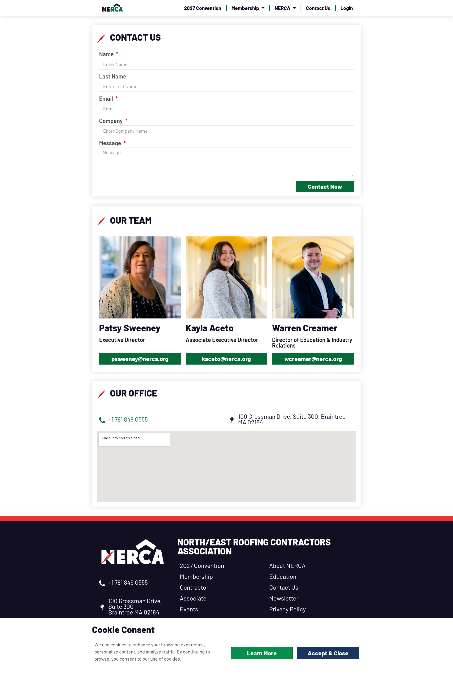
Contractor (194, 587)
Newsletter (283, 598)
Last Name (112, 77)
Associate (193, 598)
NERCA (282, 8)
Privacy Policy (287, 609)
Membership (245, 8)
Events (189, 609)
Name (107, 54)
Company (111, 121)
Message (110, 143)
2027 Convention (202, 8)
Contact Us (318, 8)
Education (282, 576)
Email (106, 99)
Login (346, 8)
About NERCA (287, 565)
